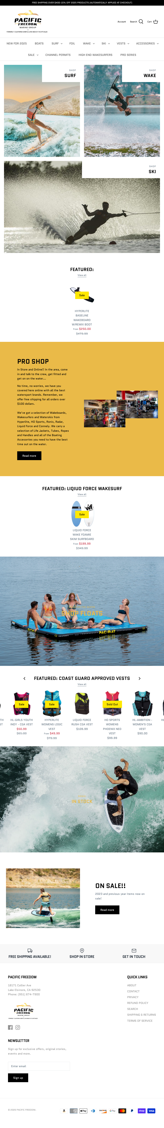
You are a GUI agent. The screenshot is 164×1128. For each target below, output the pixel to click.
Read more (29, 456)
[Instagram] (17, 1027)
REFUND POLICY (137, 1003)
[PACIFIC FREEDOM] (27, 22)
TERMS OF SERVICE (140, 1021)
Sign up (18, 1078)
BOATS (39, 43)
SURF (55, 43)
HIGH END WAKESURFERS (95, 55)
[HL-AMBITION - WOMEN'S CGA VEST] (142, 703)
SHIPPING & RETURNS (141, 1015)
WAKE (87, 43)
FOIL (72, 43)
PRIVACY (133, 997)
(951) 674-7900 (29, 994)
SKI (104, 43)
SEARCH (132, 1009)
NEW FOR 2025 (17, 43)
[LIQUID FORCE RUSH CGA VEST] (82, 703)
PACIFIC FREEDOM (26, 1109)
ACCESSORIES (145, 43)
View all (82, 275)
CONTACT (133, 991)
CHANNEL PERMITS (58, 55)
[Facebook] (10, 1027)
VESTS (121, 43)
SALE (31, 55)
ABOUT (131, 985)
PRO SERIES (128, 55)
